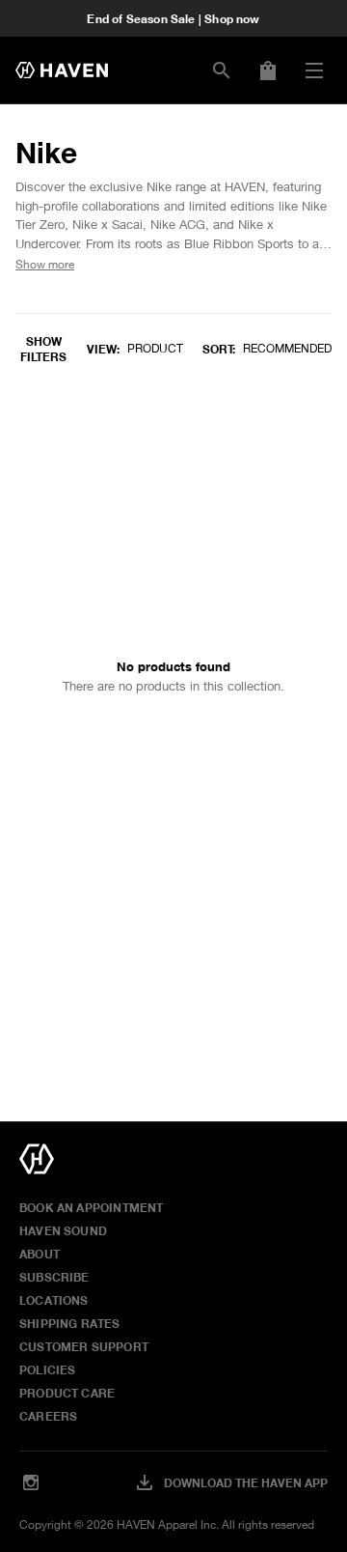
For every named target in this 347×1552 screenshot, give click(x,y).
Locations (54, 1300)
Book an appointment (91, 1207)
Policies (47, 1369)
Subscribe (54, 1276)
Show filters (43, 348)
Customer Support (83, 1346)
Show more (44, 264)
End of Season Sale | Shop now (173, 18)
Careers (48, 1416)
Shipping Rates (69, 1323)
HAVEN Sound (63, 1230)
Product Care (67, 1392)
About (39, 1253)
